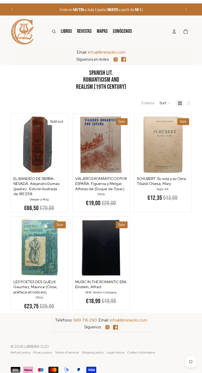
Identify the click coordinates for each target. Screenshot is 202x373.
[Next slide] (185, 9)
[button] (165, 103)
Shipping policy (93, 352)
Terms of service (67, 352)
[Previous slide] (12, 9)
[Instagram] (115, 59)
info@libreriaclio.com (106, 52)
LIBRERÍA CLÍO (36, 346)
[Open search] (54, 31)
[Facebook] (123, 59)
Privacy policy (42, 352)
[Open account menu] (174, 31)
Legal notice (115, 352)
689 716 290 (85, 320)
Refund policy (20, 352)
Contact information (141, 352)
